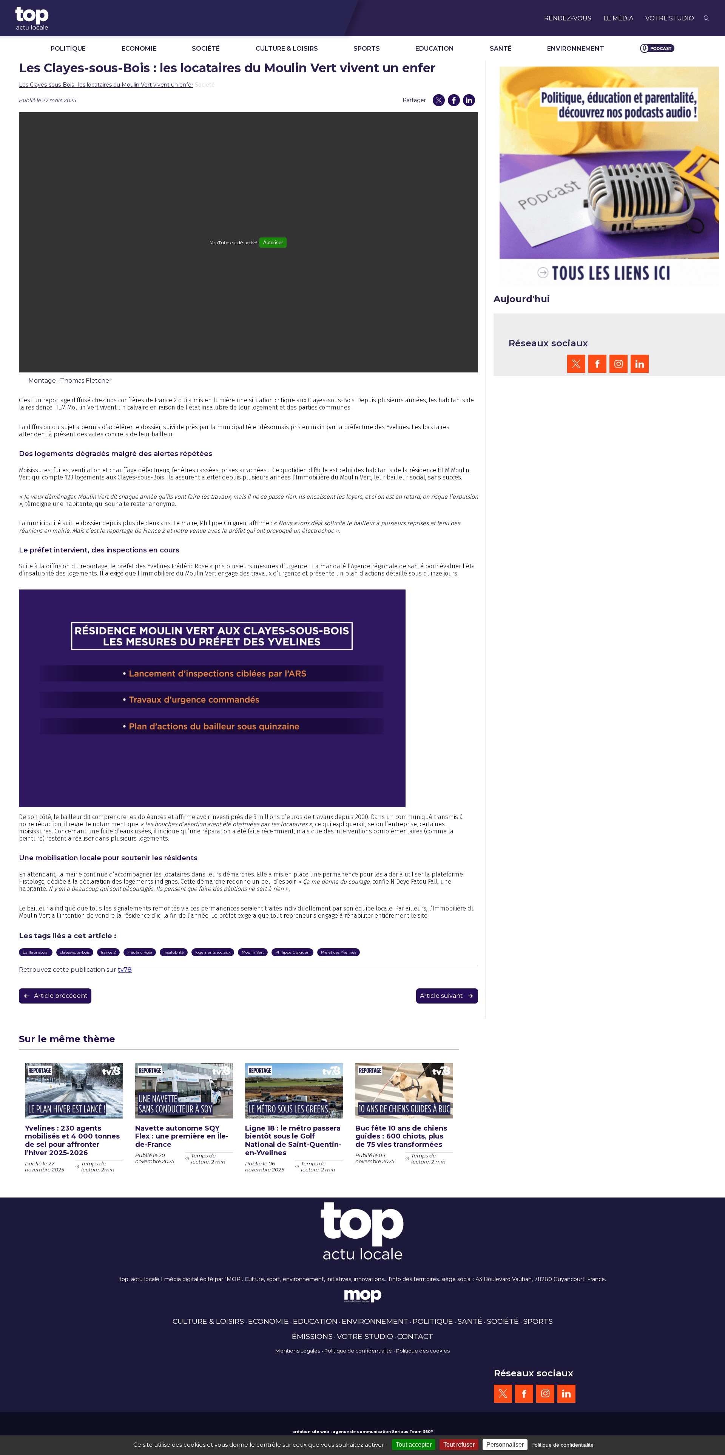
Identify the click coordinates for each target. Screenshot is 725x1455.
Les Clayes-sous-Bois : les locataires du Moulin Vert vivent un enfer (106, 84)
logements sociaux (212, 952)
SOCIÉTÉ (206, 48)
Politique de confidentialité (358, 1351)
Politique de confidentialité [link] (562, 1445)
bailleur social (36, 952)
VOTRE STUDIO (669, 18)
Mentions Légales (297, 1351)
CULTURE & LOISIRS (287, 48)
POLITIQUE (68, 48)
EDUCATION (434, 48)
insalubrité (174, 952)
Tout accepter (414, 1444)
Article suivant (441, 995)
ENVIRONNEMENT (575, 48)
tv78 (125, 969)
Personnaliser (505, 1444)
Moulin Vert (253, 952)
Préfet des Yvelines (338, 952)
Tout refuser (459, 1444)
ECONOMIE (139, 48)
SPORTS (366, 48)
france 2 (108, 952)
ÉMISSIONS (312, 1336)
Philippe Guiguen (292, 952)
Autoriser (273, 242)
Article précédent (61, 995)
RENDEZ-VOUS (567, 18)
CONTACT (415, 1336)
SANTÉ (501, 48)
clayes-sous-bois (74, 952)
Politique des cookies (423, 1351)
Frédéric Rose (139, 952)
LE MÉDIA (618, 18)
